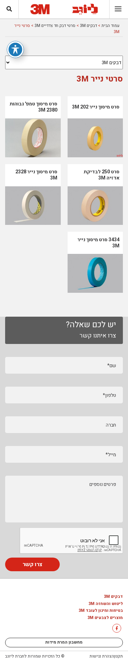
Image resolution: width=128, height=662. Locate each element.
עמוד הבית (110, 26)
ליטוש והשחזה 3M (105, 604)
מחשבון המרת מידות (64, 642)
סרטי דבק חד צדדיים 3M (54, 26)
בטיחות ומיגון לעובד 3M (101, 611)
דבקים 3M (88, 26)
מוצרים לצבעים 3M (105, 618)
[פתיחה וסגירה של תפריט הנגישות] (15, 49)
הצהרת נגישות (101, 656)
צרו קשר (32, 564)
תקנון (118, 656)
